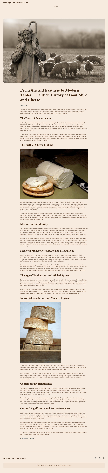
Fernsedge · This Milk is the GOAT (15, 3)
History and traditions (28, 438)
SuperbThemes (66, 465)
